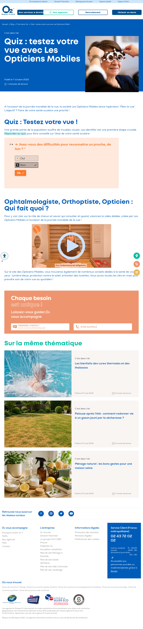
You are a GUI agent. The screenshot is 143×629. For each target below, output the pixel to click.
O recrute (45, 532)
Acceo (114, 571)
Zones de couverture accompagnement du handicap (80, 587)
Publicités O (46, 546)
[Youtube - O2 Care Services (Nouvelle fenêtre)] (71, 513)
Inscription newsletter (51, 549)
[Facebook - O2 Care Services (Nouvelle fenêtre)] (41, 513)
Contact (6, 546)
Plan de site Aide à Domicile (54, 566)
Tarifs (5, 536)
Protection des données (87, 532)
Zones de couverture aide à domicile (34, 590)
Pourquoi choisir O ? (12, 532)
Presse (43, 542)
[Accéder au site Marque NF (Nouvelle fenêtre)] (14, 599)
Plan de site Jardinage (51, 570)
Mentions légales (83, 536)
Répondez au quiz (15, 133)
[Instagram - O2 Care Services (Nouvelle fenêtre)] (51, 513)
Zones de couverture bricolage (115, 587)
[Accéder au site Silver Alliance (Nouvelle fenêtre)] (78, 599)
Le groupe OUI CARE (50, 539)
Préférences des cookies (87, 539)
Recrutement (92, 12)
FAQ (4, 543)
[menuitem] (58, 12)
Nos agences (60, 12)
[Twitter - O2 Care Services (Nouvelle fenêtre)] (61, 513)
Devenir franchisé (49, 536)
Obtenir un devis (127, 12)
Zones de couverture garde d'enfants (42, 587)
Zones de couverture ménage (14, 587)
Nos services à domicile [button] (32, 12)
